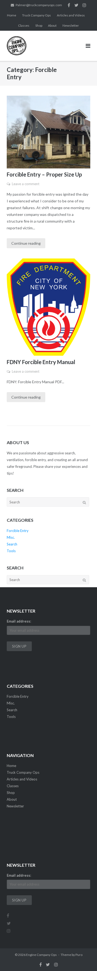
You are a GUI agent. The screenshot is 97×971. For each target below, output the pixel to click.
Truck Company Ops (36, 15)
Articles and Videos (71, 15)
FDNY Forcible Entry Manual (41, 362)
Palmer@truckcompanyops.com (39, 5)
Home (11, 15)
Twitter (76, 5)
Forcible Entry (18, 530)
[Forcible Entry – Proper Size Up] (48, 132)
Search (12, 544)
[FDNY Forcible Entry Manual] (48, 307)
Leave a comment (25, 184)
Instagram (84, 5)
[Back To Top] (83, 958)
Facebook (69, 5)
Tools (11, 551)
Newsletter (71, 25)
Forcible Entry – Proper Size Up (44, 174)
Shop (38, 25)
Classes (23, 25)
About (52, 25)
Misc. (11, 537)
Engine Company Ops (41, 955)
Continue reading (26, 243)
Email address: (19, 621)
